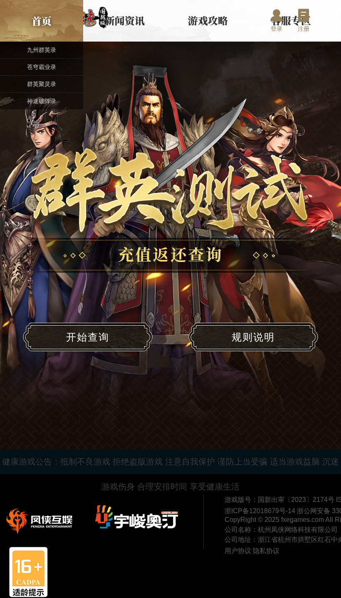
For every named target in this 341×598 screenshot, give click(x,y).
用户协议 (239, 550)
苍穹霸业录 (41, 67)
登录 (276, 28)
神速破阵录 (41, 101)
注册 (303, 28)
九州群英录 (41, 50)
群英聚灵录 (41, 84)
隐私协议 (266, 550)
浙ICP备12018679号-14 (261, 510)
